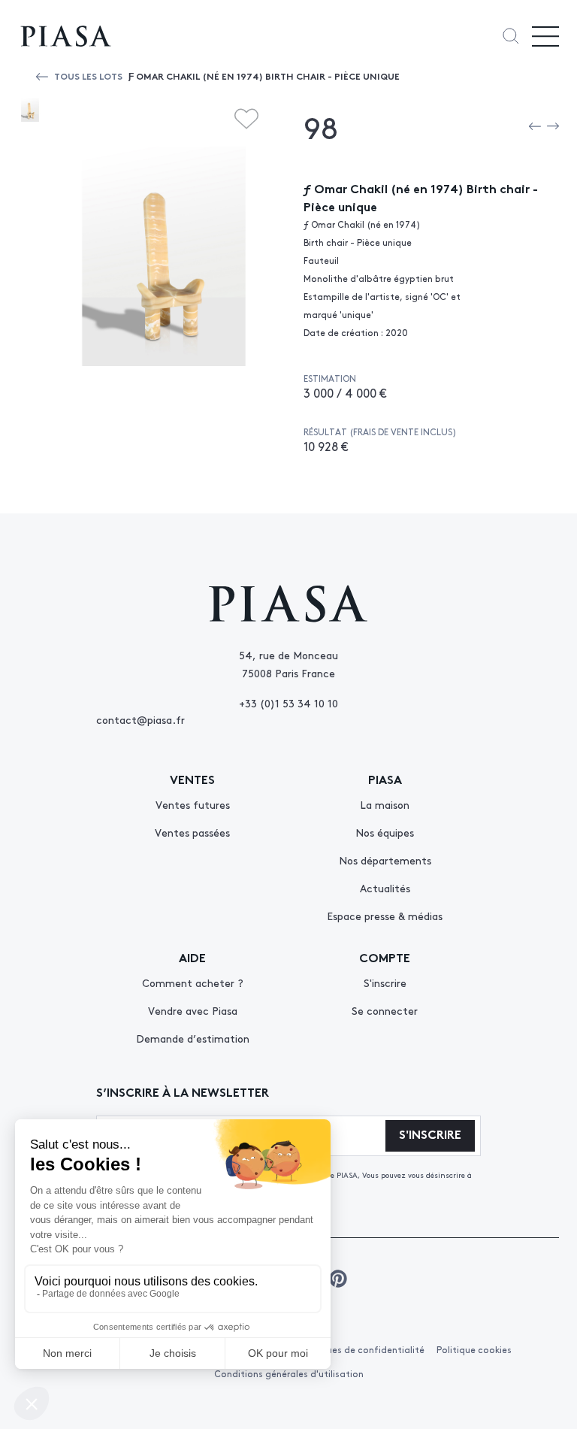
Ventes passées (192, 832)
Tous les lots (88, 75)
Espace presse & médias (385, 915)
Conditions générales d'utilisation (289, 1373)
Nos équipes (384, 832)
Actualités (385, 887)
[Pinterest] (338, 1278)
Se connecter (385, 1010)
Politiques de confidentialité (361, 1349)
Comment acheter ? (192, 982)
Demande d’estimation (192, 1038)
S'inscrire (385, 982)
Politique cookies (474, 1349)
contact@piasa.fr (140, 719)
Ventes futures (193, 804)
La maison (384, 804)
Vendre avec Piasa (192, 1010)
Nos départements (385, 859)
